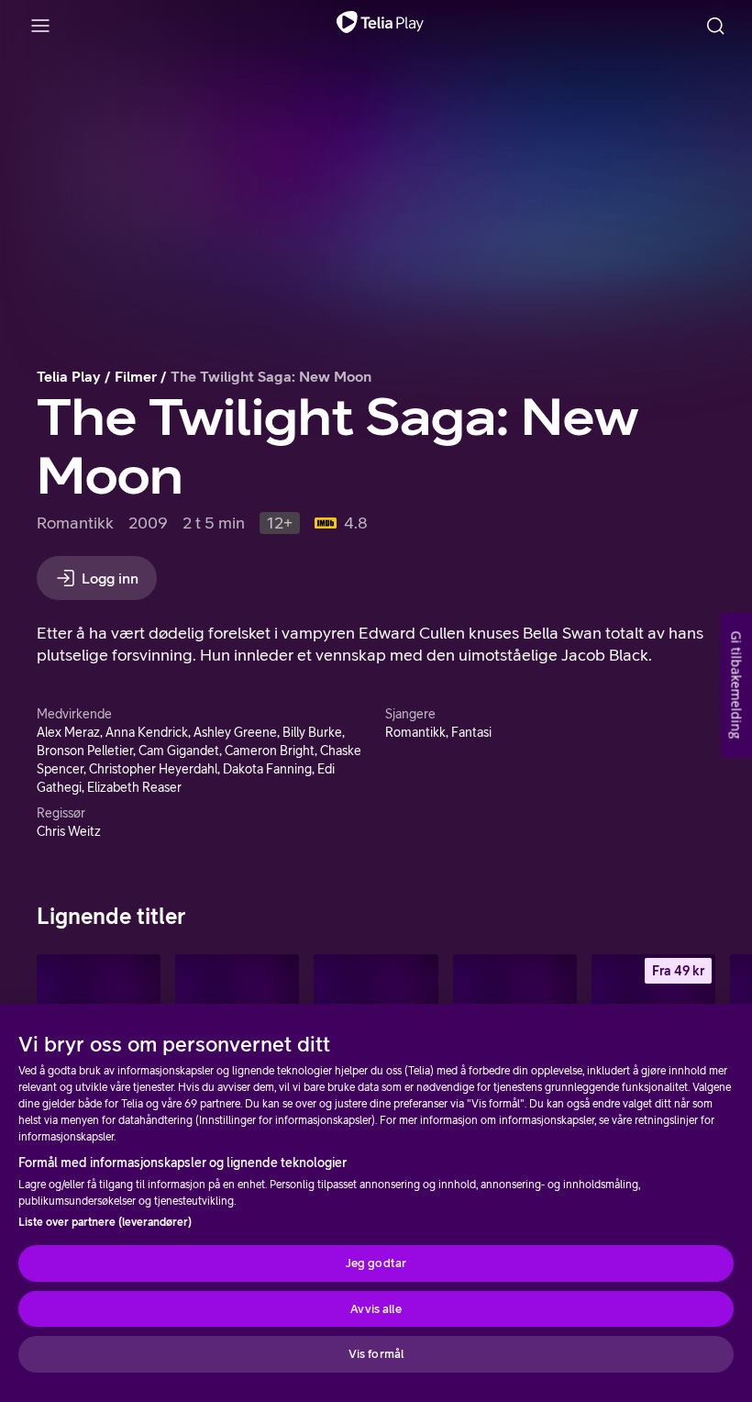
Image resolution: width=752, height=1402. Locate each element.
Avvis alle (375, 1309)
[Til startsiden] (380, 25)
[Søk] (715, 26)
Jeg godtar (376, 1263)
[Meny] (40, 26)
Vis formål (376, 1354)
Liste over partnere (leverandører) (105, 1222)
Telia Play (69, 376)
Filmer (136, 376)
